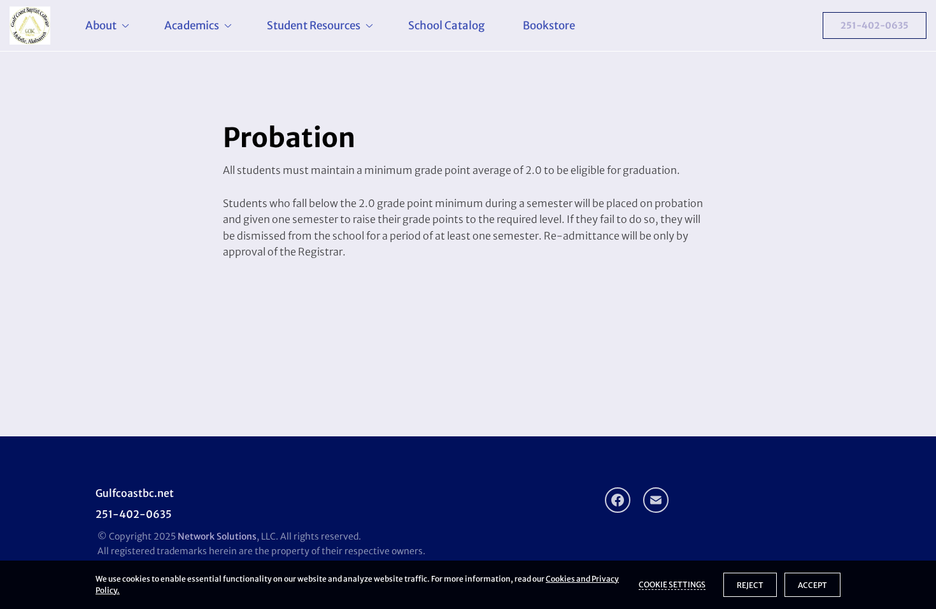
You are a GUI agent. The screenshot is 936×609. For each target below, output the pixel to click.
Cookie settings (672, 584)
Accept (812, 585)
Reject (750, 585)
